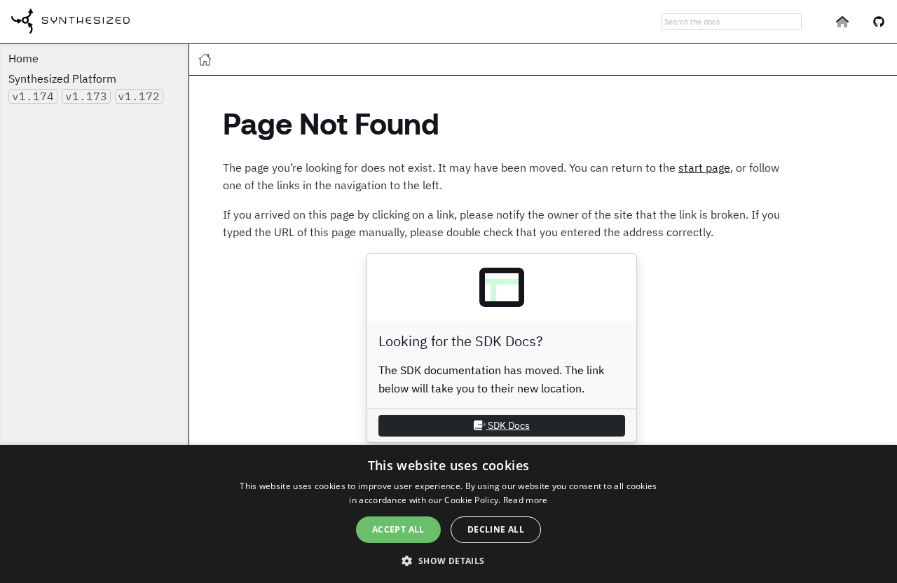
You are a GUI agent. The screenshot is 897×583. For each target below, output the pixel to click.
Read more (525, 500)
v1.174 (33, 96)
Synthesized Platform (62, 78)
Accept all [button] (398, 529)
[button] (448, 560)
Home (23, 58)
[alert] (448, 514)
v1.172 (139, 96)
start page (704, 167)
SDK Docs (508, 425)
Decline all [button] (495, 529)
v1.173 (86, 96)
